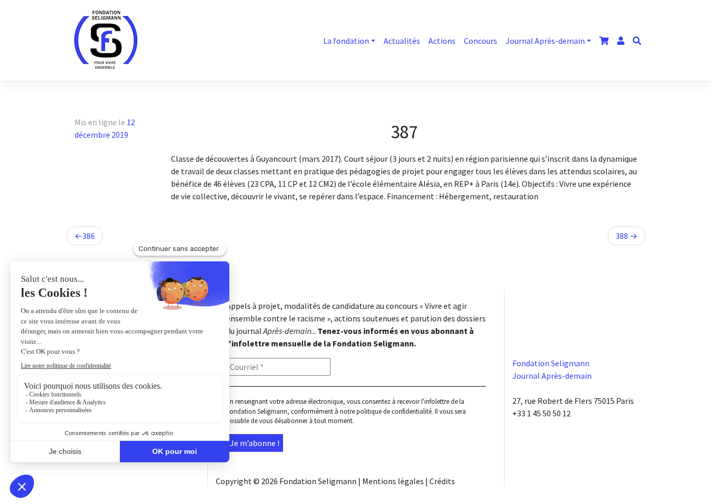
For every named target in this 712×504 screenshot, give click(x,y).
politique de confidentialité (394, 411)
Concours (480, 40)
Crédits (442, 481)
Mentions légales (393, 481)
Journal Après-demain (545, 40)
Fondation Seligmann (318, 481)
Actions (442, 40)
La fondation (346, 40)
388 (622, 236)
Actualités (402, 40)
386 (88, 236)
